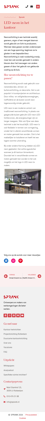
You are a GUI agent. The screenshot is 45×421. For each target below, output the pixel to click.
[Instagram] (13, 261)
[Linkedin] (5, 315)
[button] (38, 6)
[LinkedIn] (6, 261)
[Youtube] (22, 315)
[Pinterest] (20, 261)
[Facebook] (18, 315)
